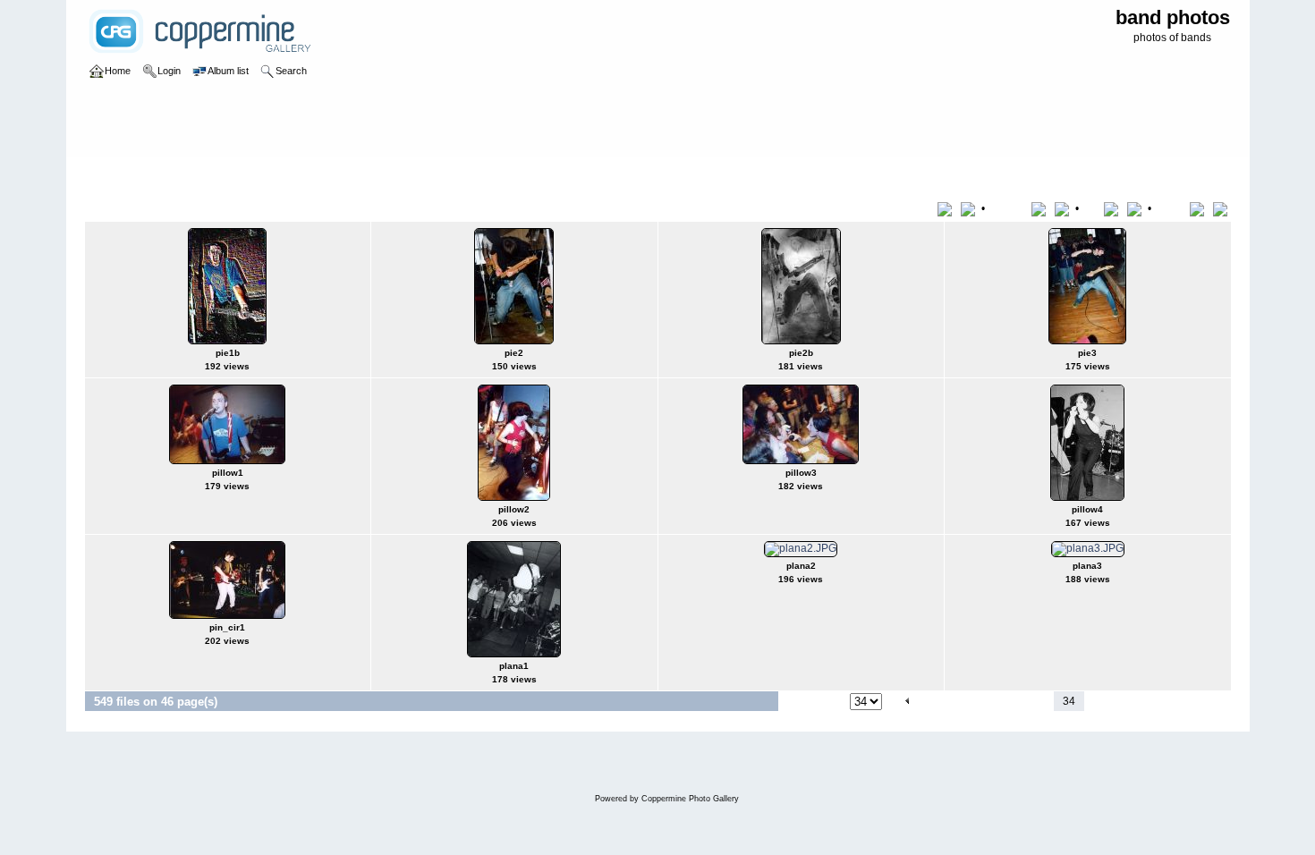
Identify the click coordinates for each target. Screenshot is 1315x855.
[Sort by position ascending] (1200, 208)
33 (1042, 701)
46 (1188, 701)
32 (1020, 701)
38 (1163, 701)
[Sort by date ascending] (1114, 208)
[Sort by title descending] (970, 208)
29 (952, 701)
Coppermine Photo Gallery (690, 798)
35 (1096, 701)
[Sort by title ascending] (947, 208)
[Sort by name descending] (1064, 208)
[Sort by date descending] (1136, 208)
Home (117, 173)
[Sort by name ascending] (1041, 208)
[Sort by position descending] (1222, 208)
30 (975, 701)
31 (997, 701)
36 (1118, 701)
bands (159, 173)
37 (1140, 701)
